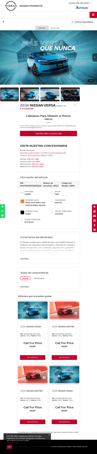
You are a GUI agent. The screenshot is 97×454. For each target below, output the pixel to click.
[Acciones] (75, 105)
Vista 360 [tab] (55, 28)
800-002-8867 (34, 161)
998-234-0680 (33, 159)
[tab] (25, 278)
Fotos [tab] (42, 28)
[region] (48, 127)
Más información (13, 443)
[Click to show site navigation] (93, 15)
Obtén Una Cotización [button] (49, 133)
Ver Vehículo (32, 357)
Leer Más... (24, 258)
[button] (94, 230)
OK (9, 447)
